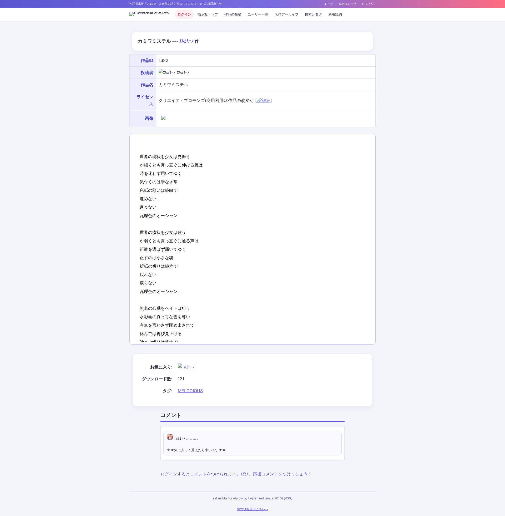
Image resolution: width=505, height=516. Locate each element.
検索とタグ (313, 14)
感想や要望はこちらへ (252, 509)
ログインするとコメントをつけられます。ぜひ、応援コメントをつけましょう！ (236, 473)
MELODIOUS (190, 390)
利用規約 (335, 14)
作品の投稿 (232, 14)
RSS (288, 498)
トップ (328, 4)
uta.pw (238, 498)
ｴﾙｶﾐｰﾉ (186, 41)
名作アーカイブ (287, 14)
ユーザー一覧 (258, 14)
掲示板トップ (347, 4)
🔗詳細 (263, 100)
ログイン (367, 4)
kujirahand (256, 498)
